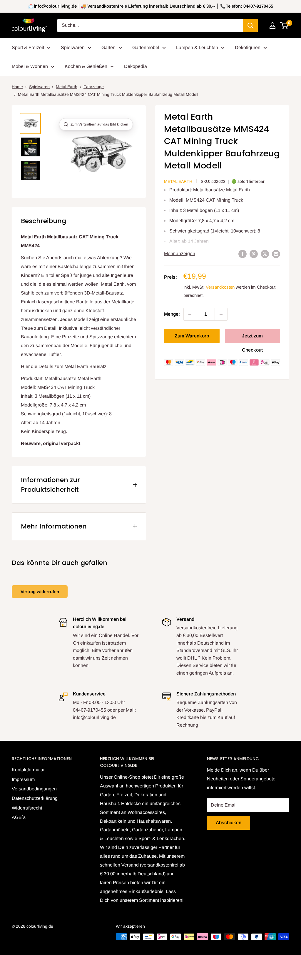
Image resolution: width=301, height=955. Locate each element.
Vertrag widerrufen (40, 591)
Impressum (23, 779)
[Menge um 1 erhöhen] (221, 314)
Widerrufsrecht (27, 807)
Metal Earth (66, 86)
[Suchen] (250, 25)
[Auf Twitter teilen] (265, 253)
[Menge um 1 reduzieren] (190, 314)
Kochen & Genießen (86, 66)
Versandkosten (220, 287)
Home (17, 86)
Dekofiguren (247, 47)
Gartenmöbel (145, 47)
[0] (284, 25)
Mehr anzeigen (179, 253)
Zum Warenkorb (192, 335)
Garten (108, 47)
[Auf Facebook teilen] (242, 253)
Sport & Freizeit (28, 47)
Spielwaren (73, 47)
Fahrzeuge (93, 86)
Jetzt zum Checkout (252, 338)
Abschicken (228, 822)
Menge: (172, 314)
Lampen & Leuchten (197, 47)
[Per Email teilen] (276, 253)
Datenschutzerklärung (35, 798)
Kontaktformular (28, 769)
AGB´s (19, 817)
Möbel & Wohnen (30, 66)
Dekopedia (135, 66)
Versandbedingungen (34, 788)
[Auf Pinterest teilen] (254, 253)
